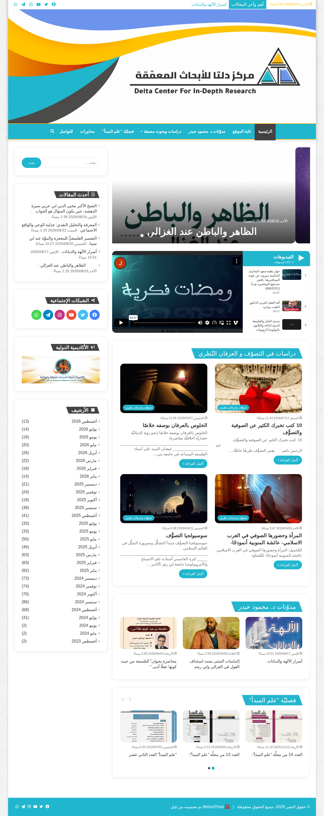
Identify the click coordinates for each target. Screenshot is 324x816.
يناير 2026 (88, 476)
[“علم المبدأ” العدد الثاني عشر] (148, 726)
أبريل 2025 (87, 547)
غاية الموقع (242, 131)
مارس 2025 (86, 555)
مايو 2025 (88, 539)
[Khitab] (162, 66)
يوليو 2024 (88, 617)
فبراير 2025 (87, 562)
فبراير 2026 (87, 468)
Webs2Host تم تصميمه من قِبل (197, 807)
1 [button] (158, 236)
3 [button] (150, 236)
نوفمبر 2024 (86, 586)
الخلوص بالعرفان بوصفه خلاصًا (175, 425)
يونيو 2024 (88, 625)
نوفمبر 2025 (86, 492)
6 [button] (138, 236)
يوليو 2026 (88, 429)
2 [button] (154, 236)
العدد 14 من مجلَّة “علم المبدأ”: (277, 754)
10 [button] (122, 236)
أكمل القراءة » (287, 460)
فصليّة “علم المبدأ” (118, 131)
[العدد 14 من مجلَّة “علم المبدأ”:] (274, 726)
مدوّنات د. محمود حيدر (207, 131)
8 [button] (130, 236)
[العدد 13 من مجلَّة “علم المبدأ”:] (211, 726)
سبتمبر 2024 (86, 602)
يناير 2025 (88, 570)
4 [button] (146, 236)
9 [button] (126, 236)
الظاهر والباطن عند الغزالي (232, 231)
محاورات (87, 131)
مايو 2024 (88, 633)
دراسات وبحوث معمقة (162, 131)
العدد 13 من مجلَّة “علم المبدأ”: (214, 754)
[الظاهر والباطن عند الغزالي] (211, 195)
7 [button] (134, 236)
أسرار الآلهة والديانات (208, 4)
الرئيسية (265, 131)
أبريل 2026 (87, 453)
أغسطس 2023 (84, 641)
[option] (211, 195)
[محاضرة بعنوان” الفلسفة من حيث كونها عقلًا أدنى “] (148, 633)
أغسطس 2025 (84, 515)
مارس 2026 (86, 460)
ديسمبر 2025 (85, 484)
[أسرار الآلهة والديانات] (274, 633)
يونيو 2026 (88, 437)
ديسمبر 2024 (85, 578)
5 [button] (142, 235)
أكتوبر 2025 (87, 500)
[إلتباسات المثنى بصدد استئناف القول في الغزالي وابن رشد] (211, 633)
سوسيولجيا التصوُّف (186, 535)
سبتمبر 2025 (86, 508)
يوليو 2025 (88, 523)
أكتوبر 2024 (87, 594)
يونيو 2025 (88, 531)
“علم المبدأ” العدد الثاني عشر (153, 754)
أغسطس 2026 (84, 421)
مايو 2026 (88, 445)
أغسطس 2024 (84, 610)
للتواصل (66, 131)
